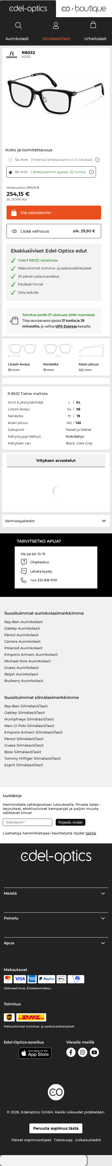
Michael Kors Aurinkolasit (27, 661)
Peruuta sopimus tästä (56, 1128)
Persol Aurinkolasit (21, 635)
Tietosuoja (63, 1140)
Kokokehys (75, 436)
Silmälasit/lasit (56, 38)
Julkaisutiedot (88, 1140)
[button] (28, 8)
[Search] (18, 25)
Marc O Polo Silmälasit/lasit (29, 725)
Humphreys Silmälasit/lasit (29, 719)
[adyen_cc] (8, 979)
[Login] (56, 25)
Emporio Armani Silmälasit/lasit (33, 732)
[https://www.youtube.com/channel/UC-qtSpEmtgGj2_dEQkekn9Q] (94, 1053)
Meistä (10, 893)
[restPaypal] (46, 979)
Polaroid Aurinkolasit (23, 648)
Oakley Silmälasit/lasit (24, 712)
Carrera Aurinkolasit (22, 641)
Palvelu (11, 918)
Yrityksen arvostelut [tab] (56, 460)
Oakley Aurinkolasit (22, 628)
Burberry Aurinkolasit (23, 680)
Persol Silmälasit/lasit (23, 739)
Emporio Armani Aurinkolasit (31, 654)
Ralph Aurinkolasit (21, 674)
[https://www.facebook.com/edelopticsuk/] (71, 1053)
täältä (91, 833)
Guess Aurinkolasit (21, 667)
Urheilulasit (95, 38)
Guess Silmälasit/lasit (23, 745)
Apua (9, 942)
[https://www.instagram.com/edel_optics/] (82, 1053)
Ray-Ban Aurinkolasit (23, 622)
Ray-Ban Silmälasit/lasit (26, 706)
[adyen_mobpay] (76, 979)
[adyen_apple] (61, 979)
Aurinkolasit (17, 38)
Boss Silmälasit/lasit (22, 752)
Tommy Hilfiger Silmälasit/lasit (32, 758)
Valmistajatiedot (20, 521)
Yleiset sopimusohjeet (31, 1140)
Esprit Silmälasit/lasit (23, 765)
